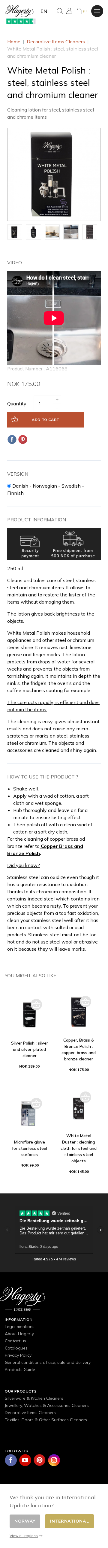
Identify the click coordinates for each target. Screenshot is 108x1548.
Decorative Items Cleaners (30, 1412)
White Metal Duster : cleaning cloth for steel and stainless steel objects (79, 1148)
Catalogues (16, 1348)
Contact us (15, 1341)
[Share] (12, 439)
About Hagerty (19, 1333)
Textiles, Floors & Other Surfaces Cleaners (46, 1419)
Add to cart (45, 419)
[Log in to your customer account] (69, 11)
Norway (24, 1521)
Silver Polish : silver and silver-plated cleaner (29, 1049)
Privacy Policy (18, 1355)
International (69, 1521)
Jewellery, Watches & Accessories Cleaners (47, 1405)
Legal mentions (19, 1326)
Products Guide (20, 1369)
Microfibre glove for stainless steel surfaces (29, 1148)
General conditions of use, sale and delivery (48, 1362)
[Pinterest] (23, 439)
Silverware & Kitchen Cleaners (34, 1398)
